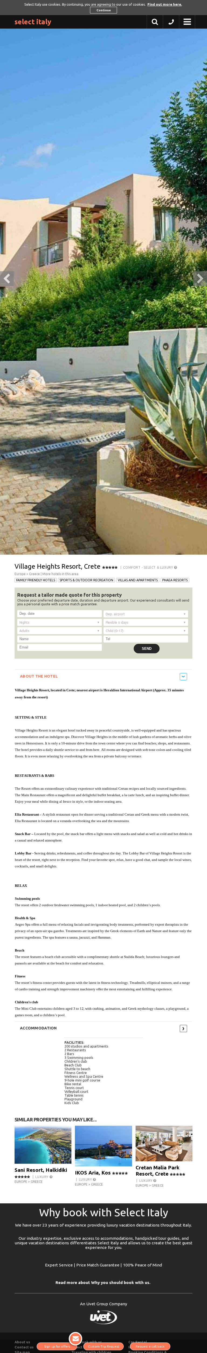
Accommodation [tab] (38, 1028)
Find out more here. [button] (164, 4)
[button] (171, 23)
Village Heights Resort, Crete (58, 566)
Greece (34, 574)
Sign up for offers (57, 1346)
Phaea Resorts (175, 580)
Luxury (42, 1177)
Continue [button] (103, 10)
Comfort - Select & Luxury (148, 567)
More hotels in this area (60, 574)
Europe (20, 574)
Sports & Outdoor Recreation (86, 580)
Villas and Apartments (138, 580)
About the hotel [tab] (39, 676)
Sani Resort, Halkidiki (41, 1170)
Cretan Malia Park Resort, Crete (158, 1171)
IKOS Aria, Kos (93, 1173)
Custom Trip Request (103, 1346)
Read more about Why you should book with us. (103, 1282)
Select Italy (33, 22)
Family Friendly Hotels (35, 580)
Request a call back (150, 1346)
